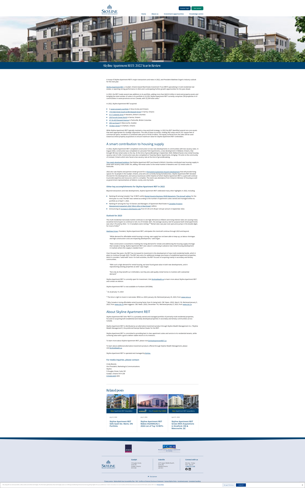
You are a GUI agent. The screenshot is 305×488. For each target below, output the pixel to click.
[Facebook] (186, 469)
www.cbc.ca (119, 304)
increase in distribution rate (131, 209)
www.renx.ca (186, 297)
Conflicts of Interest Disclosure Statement (151, 481)
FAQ (137, 481)
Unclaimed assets (183, 481)
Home (143, 14)
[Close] (302, 485)
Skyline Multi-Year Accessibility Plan (124, 481)
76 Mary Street (114, 126)
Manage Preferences (229, 485)
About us (155, 14)
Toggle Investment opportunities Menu (185, 15)
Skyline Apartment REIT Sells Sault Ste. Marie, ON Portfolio (121, 423)
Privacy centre (108, 481)
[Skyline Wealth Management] (108, 468)
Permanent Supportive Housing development (163, 172)
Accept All (241, 485)
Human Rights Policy (170, 481)
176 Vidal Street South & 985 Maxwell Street (125, 112)
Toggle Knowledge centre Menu (202, 15)
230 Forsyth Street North (118, 117)
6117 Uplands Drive (116, 115)
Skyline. (148, 353)
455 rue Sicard (114, 123)
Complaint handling (195, 481)
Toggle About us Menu (159, 15)
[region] (152, 485)
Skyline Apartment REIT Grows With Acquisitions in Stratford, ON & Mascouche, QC (183, 425)
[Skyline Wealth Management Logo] (110, 14)
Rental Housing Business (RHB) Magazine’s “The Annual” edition (168, 196)
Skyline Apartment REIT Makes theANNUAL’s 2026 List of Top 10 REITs (152, 423)
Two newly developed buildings (117, 162)
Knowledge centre (196, 14)
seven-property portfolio (120, 109)
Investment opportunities (174, 14)
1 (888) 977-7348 (190, 466)
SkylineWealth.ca (158, 279)
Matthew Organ (112, 231)
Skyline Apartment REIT (115, 87)
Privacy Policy (160, 484)
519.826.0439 (111, 376)
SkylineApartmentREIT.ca (157, 341)
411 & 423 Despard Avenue (119, 120)
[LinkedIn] (189, 469)
